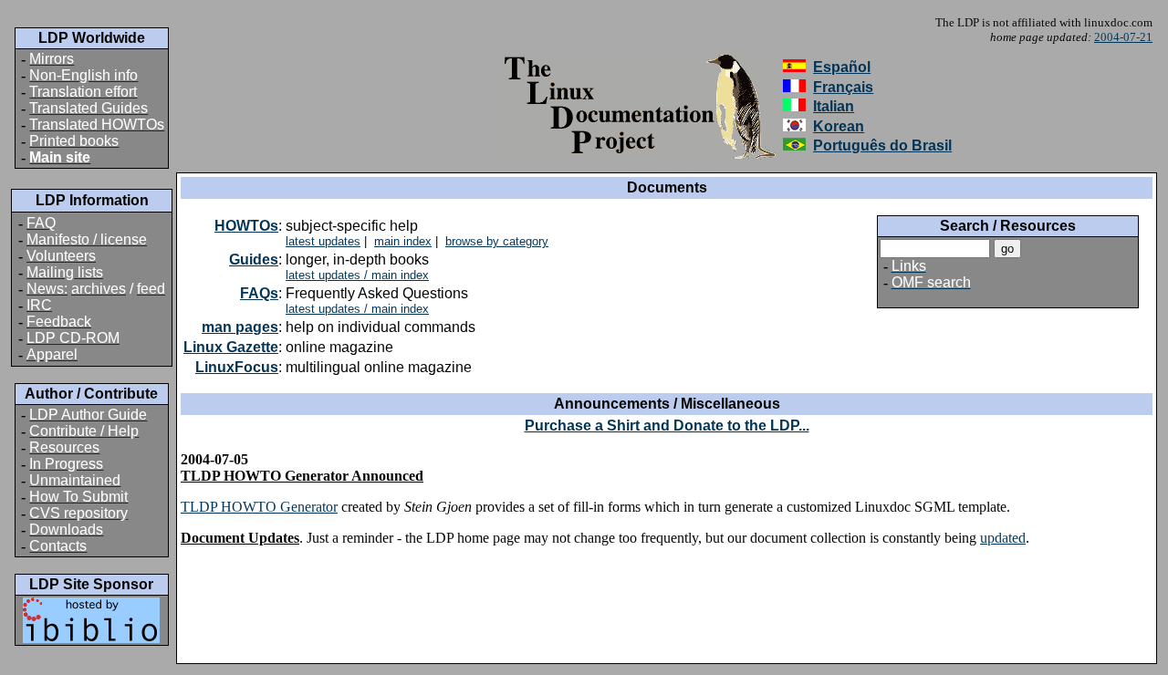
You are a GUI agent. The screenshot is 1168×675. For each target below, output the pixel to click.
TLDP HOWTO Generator (259, 506)
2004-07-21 (1123, 37)
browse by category (496, 241)
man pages (240, 327)
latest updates (323, 241)
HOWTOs (246, 226)
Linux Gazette (230, 347)
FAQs (259, 293)
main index (403, 241)
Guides (253, 259)
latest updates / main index (357, 275)
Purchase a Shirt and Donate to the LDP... (667, 425)
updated (1003, 537)
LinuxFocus (236, 367)
